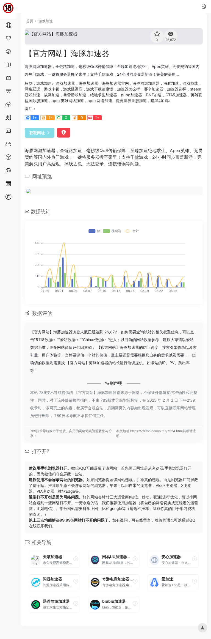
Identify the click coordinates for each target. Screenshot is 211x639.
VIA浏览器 (45, 491)
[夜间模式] (204, 6)
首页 (29, 21)
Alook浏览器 (166, 485)
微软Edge (66, 491)
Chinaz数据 (93, 339)
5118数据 (44, 339)
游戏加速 (45, 21)
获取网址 (37, 132)
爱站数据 (67, 339)
